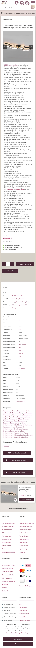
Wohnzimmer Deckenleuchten (12, 427)
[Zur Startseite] (2, 13)
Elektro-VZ (5, 591)
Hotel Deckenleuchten (21, 429)
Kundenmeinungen (26, 529)
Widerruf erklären (25, 620)
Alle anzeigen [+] (20, 401)
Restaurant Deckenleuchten (11, 431)
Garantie (22, 552)
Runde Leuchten (7, 529)
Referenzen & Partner (9, 565)
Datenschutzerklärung (13, 633)
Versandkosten (24, 536)
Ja (19, 320)
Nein (20, 329)
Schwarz (17, 296)
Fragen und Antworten (27, 523)
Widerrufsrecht (24, 613)
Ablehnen (18, 644)
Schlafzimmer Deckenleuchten (23, 425)
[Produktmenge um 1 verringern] (4, 264)
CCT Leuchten (6, 533)
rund (13, 302)
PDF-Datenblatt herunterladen (17, 453)
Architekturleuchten (8, 526)
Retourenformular (25, 533)
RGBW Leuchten (7, 539)
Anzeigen (6, 446)
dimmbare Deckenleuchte (15, 189)
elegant (19, 305)
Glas (17, 299)
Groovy (14, 308)
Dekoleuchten (7, 415)
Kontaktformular (25, 617)
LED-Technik (22, 344)
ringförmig (26, 302)
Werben (4, 588)
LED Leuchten (20, 411)
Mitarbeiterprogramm (8, 581)
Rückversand (24, 545)
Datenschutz (23, 610)
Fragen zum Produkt (19, 472)
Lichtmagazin (24, 542)
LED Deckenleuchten (15, 413)
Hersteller (5, 584)
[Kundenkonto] (16, 3)
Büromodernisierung (26, 526)
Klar (22, 296)
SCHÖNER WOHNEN (8, 552)
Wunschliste (11, 270)
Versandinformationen (19, 460)
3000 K (20, 350)
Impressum (23, 607)
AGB (21, 604)
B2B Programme (7, 578)
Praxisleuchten (18, 433)
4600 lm (21, 353)
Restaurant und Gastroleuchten (19, 419)
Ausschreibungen (7, 571)
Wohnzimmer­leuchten (16, 417)
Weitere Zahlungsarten (27, 586)
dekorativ (14, 305)
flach (21, 302)
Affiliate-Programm (8, 568)
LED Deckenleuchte (11, 65)
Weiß (13, 296)
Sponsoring (23, 549)
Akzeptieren (18, 639)
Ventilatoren (5, 549)
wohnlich (24, 305)
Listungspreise (24, 539)
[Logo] (4, 3)
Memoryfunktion (7, 536)
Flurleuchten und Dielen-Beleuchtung (14, 421)
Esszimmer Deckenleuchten (11, 423)
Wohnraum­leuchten (9, 411)
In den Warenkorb (25, 264)
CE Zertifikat (22, 368)
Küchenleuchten (17, 415)
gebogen (17, 302)
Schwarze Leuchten (20, 435)
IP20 (20, 356)
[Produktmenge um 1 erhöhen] (12, 264)
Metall (13, 299)
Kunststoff (21, 299)
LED (20, 347)
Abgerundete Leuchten (21, 437)
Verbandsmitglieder (8, 575)
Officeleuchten (6, 545)
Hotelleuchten (27, 413)
